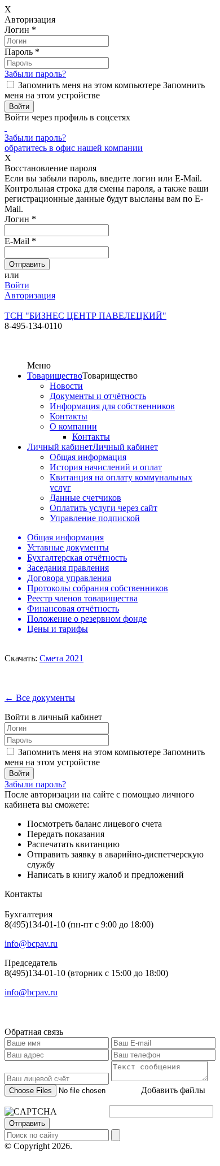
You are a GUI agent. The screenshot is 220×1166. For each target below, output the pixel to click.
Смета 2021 (61, 658)
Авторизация (30, 295)
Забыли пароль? (35, 74)
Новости (66, 386)
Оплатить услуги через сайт (103, 508)
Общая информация (88, 457)
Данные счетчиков (85, 497)
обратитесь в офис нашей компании (74, 148)
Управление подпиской (95, 518)
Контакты (68, 416)
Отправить (27, 1123)
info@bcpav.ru (31, 943)
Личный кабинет (60, 447)
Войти (17, 285)
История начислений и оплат (106, 467)
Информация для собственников (112, 406)
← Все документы (40, 698)
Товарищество (54, 375)
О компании (73, 426)
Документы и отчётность (98, 396)
